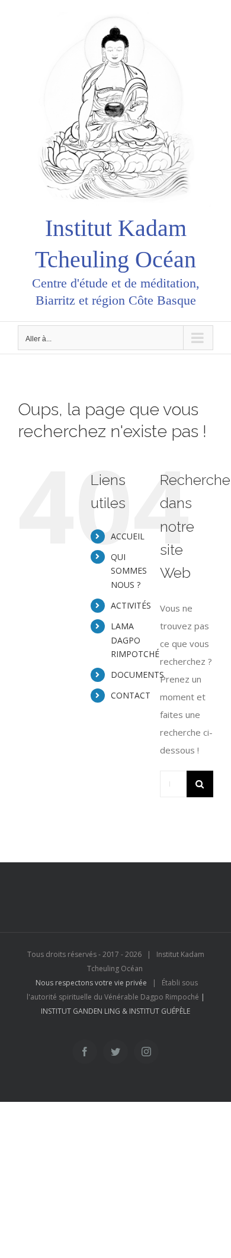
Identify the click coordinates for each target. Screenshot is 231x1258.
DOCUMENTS (137, 674)
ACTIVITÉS (131, 605)
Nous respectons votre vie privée (91, 983)
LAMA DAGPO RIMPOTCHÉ (135, 640)
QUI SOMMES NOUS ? (129, 571)
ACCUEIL (128, 536)
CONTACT (130, 695)
